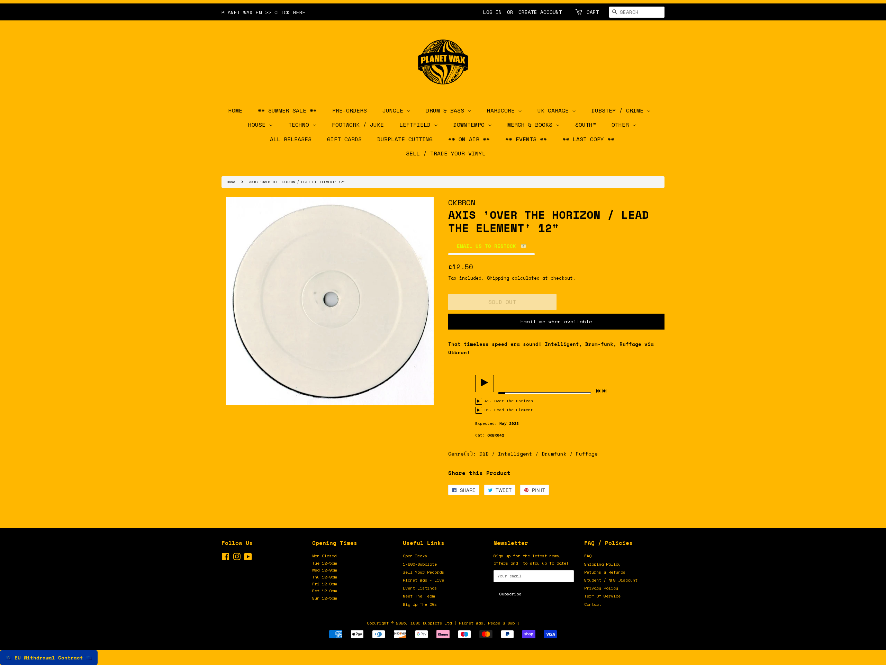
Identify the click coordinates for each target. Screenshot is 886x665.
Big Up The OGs (420, 604)
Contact (592, 604)
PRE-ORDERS (349, 110)
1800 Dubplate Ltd (431, 623)
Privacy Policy (601, 588)
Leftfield (416, 124)
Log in (492, 12)
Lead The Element (513, 410)
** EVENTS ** (526, 139)
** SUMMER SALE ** (287, 110)
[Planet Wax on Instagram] (237, 558)
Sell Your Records (423, 572)
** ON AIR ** (469, 139)
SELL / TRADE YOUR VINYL (446, 153)
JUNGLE (394, 110)
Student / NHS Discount (611, 580)
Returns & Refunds (604, 572)
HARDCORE (502, 110)
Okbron (461, 202)
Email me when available (556, 321)
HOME (235, 110)
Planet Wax (471, 623)
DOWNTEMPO (470, 124)
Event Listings (420, 588)
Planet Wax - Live (423, 580)
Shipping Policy (602, 564)
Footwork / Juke (358, 124)
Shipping (498, 278)
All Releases (290, 139)
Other (622, 124)
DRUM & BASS (447, 110)
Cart (593, 12)
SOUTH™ (585, 124)
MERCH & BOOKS (531, 124)
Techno (300, 124)
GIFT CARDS (344, 139)
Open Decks (415, 556)
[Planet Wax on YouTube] (248, 558)
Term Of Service (602, 596)
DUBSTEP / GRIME (619, 110)
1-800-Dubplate (420, 564)
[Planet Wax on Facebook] (225, 558)
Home (231, 182)
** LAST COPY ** (588, 139)
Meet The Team (418, 596)
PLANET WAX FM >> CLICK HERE (264, 12)
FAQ (587, 556)
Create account (540, 12)
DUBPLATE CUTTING (405, 139)
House (258, 124)
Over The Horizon (513, 401)
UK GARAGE (554, 110)
